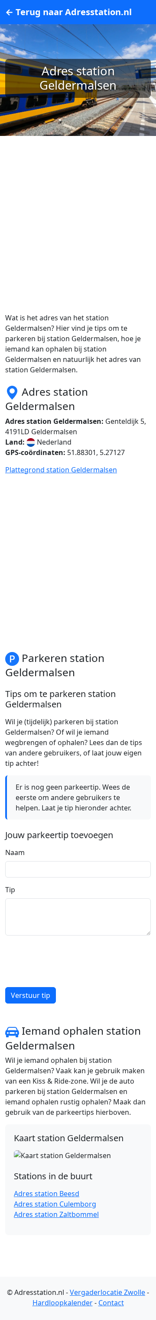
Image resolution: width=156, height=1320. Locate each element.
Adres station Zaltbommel (56, 1214)
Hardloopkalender (62, 1302)
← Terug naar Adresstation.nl (68, 12)
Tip (10, 889)
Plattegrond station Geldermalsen (61, 469)
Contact (111, 1302)
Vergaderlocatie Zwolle (107, 1292)
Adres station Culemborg (55, 1204)
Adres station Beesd (46, 1193)
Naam (15, 852)
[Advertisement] (78, 235)
